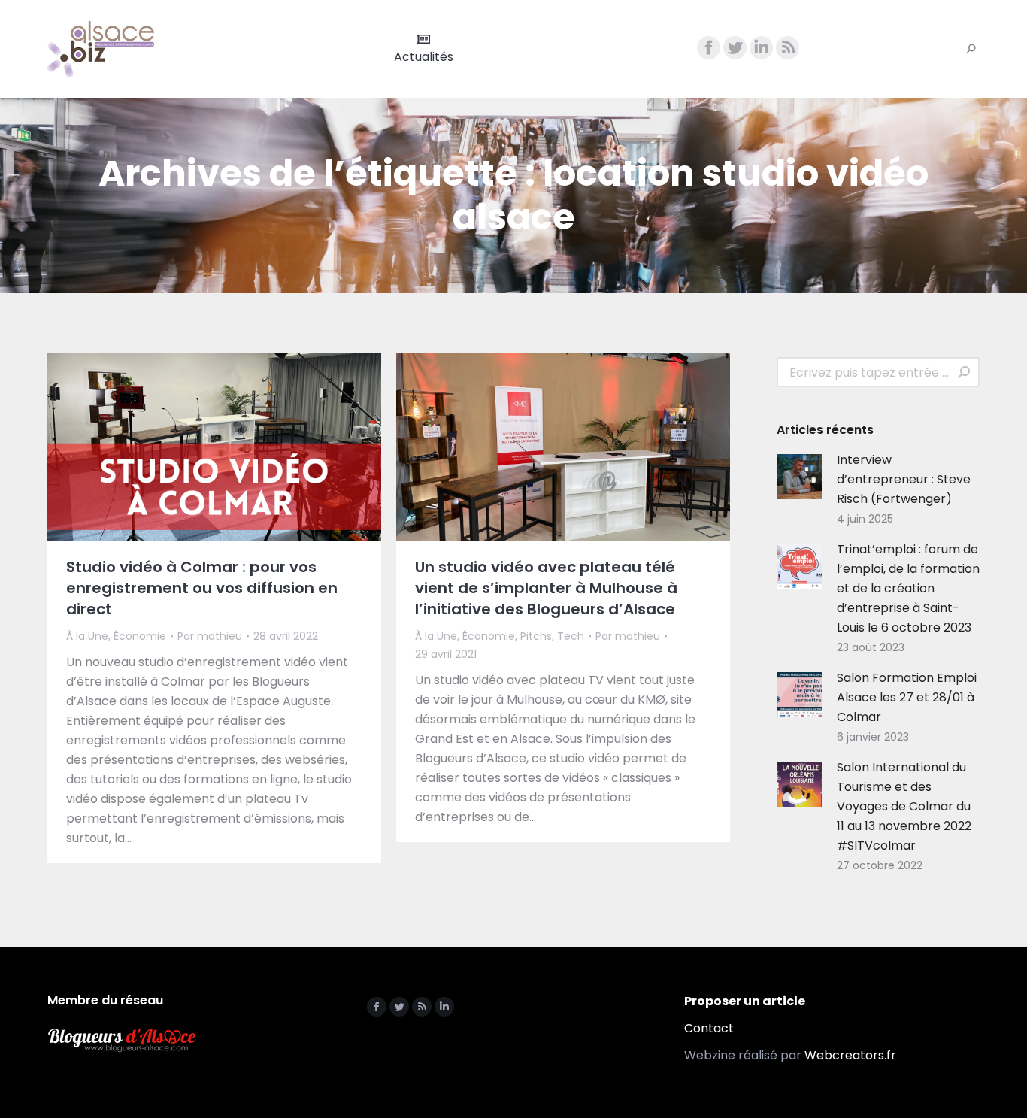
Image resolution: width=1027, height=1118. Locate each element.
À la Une (87, 636)
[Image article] (799, 476)
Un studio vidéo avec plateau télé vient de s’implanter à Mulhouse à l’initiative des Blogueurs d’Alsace (546, 588)
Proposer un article (744, 1001)
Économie (140, 636)
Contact (709, 1028)
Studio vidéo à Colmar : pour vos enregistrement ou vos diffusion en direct (202, 588)
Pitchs (536, 636)
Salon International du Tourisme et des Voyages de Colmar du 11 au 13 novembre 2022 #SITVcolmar (904, 806)
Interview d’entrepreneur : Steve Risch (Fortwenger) (904, 479)
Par (209, 636)
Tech (570, 636)
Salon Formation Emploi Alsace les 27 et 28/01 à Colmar (907, 697)
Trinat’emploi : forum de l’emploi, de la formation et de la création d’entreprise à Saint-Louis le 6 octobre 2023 (908, 588)
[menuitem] (423, 49)
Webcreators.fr (850, 1055)
